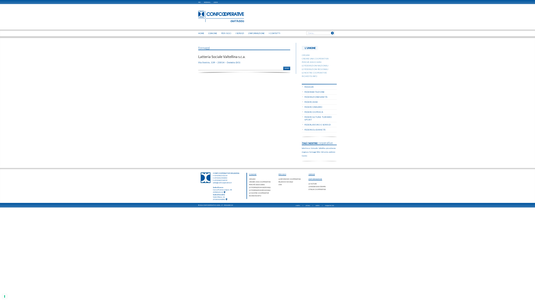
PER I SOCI (226, 33)
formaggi (312, 152)
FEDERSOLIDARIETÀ (315, 129)
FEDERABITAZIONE (315, 92)
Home (201, 33)
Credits (298, 205)
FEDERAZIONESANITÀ (316, 97)
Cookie (317, 205)
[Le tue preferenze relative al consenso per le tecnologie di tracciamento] (4, 296)
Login (216, 2)
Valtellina (322, 148)
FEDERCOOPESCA (314, 112)
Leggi (287, 68)
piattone (332, 152)
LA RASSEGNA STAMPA (317, 186)
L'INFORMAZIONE (256, 33)
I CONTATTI (274, 33)
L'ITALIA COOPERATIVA (317, 189)
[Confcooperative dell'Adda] (221, 16)
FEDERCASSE (311, 102)
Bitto (318, 152)
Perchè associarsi (257, 185)
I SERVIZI (239, 33)
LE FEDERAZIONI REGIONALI (260, 190)
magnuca (305, 152)
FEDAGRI (309, 87)
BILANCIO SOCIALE (286, 182)
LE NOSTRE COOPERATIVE (259, 193)
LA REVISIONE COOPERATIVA (290, 179)
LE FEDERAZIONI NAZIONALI (260, 187)
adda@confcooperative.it (222, 183)
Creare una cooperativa (260, 182)
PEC (199, 2)
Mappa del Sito (329, 205)
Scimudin (314, 148)
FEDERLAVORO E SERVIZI (318, 124)
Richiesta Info (255, 196)
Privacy (308, 205)
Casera (304, 156)
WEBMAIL (207, 2)
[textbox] (320, 33)
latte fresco (306, 148)
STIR (280, 185)
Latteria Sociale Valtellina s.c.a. (221, 56)
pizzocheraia (331, 148)
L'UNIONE (212, 33)
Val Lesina (324, 152)
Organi (252, 179)
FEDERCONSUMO (313, 107)
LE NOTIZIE (312, 184)
